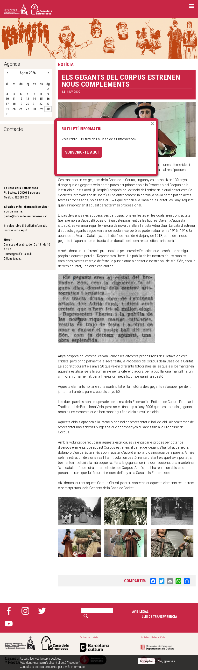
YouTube (9, 624)
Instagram (25, 611)
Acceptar (146, 661)
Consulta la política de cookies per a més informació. (52, 667)
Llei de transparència (159, 617)
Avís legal (140, 612)
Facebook (9, 611)
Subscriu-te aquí (82, 152)
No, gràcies (166, 661)
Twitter (42, 611)
